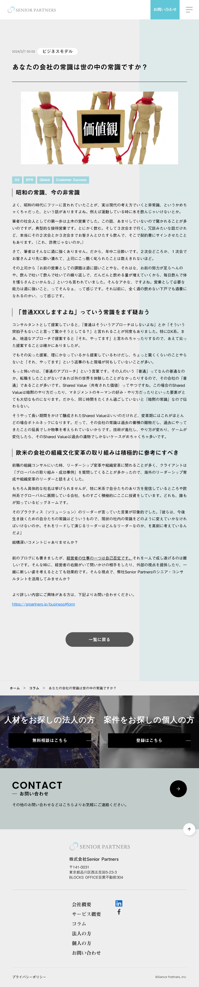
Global (45, 180)
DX (17, 180)
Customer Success (71, 180)
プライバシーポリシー (29, 977)
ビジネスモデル (57, 51)
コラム (34, 688)
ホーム (15, 688)
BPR (29, 180)
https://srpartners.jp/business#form (43, 604)
